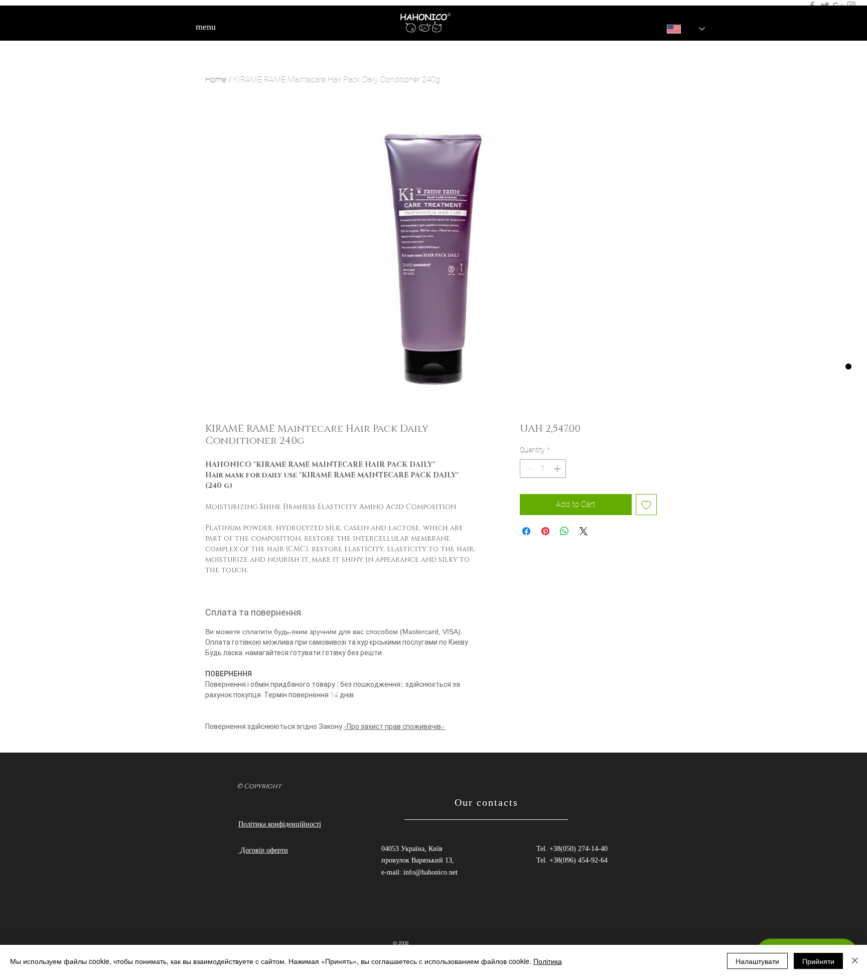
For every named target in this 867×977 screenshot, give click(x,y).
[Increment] (558, 468)
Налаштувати (757, 961)
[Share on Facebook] (526, 531)
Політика (547, 961)
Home (215, 79)
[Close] (855, 961)
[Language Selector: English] (679, 29)
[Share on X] (583, 531)
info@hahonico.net (430, 872)
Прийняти (818, 961)
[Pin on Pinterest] (545, 531)
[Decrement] (527, 468)
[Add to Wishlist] (646, 504)
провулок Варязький (413, 860)
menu (206, 27)
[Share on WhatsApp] (564, 531)
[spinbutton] (543, 468)
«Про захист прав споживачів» (395, 726)
